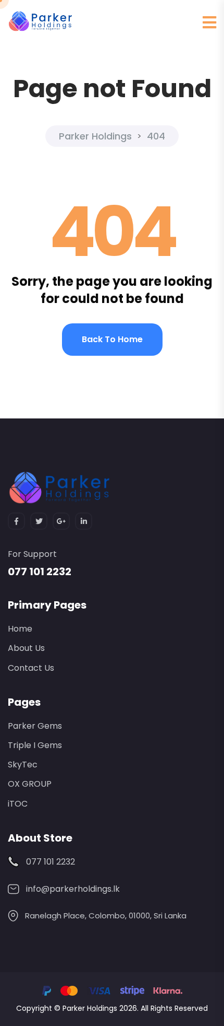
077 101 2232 (39, 571)
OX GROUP (30, 784)
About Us (26, 648)
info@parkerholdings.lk (73, 889)
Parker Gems (35, 726)
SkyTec (23, 765)
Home (20, 629)
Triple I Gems (35, 745)
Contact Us (31, 668)
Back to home (112, 339)
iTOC (18, 804)
